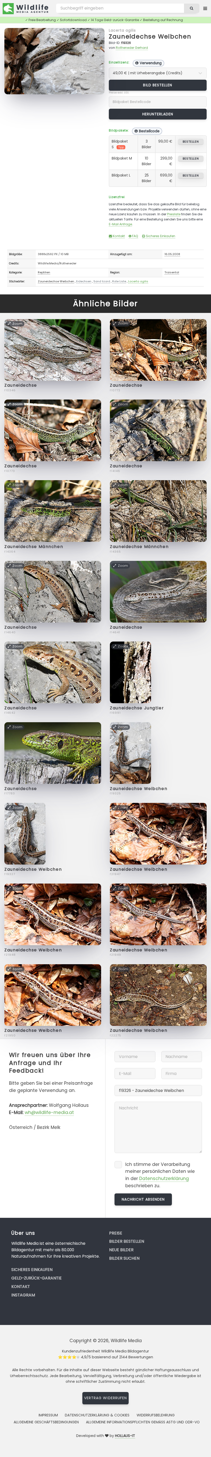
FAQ (134, 236)
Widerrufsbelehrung (156, 1415)
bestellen (191, 142)
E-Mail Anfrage (120, 224)
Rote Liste (119, 281)
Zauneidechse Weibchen (150, 36)
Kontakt (118, 236)
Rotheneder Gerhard (132, 47)
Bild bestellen (157, 85)
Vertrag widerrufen (105, 1397)
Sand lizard (101, 281)
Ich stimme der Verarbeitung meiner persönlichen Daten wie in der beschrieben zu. (160, 1175)
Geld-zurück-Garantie (36, 1278)
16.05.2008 (172, 254)
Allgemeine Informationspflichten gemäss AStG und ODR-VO (143, 1422)
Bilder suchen (124, 1258)
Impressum (48, 1415)
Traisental (171, 272)
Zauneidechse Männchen (33, 546)
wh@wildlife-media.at (49, 1112)
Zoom (93, 33)
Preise (115, 1233)
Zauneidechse (20, 385)
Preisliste (173, 214)
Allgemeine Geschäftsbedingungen (46, 1422)
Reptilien (44, 272)
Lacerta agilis (122, 30)
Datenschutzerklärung (164, 1178)
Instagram (23, 1295)
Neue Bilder (121, 1249)
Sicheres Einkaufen (160, 236)
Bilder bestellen (126, 1241)
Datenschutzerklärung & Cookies (97, 1415)
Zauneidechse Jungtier (137, 708)
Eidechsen (83, 281)
